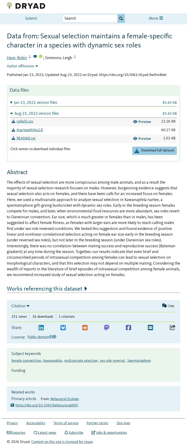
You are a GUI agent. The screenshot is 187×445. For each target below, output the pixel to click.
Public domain (38, 337)
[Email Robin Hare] (35, 57)
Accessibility (35, 423)
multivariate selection (81, 361)
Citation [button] (18, 306)
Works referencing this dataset (44, 289)
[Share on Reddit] (85, 328)
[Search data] (121, 18)
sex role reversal (112, 361)
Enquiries (18, 433)
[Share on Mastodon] (106, 328)
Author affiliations (20, 66)
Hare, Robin (17, 58)
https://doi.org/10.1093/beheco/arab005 (47, 405)
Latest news (47, 433)
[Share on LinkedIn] (41, 328)
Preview (144, 122)
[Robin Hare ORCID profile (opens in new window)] (40, 57)
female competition (26, 361)
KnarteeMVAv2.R (30, 130)
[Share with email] (150, 328)
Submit (31, 19)
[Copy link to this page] (173, 328)
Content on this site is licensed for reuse (62, 442)
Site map (123, 423)
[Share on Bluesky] (63, 328)
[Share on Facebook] (128, 328)
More (154, 19)
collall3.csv (25, 121)
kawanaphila (52, 361)
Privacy (12, 423)
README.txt (26, 138)
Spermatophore (139, 361)
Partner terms (97, 423)
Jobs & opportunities (111, 433)
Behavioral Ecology (65, 399)
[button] (93, 102)
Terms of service (66, 423)
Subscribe (76, 433)
